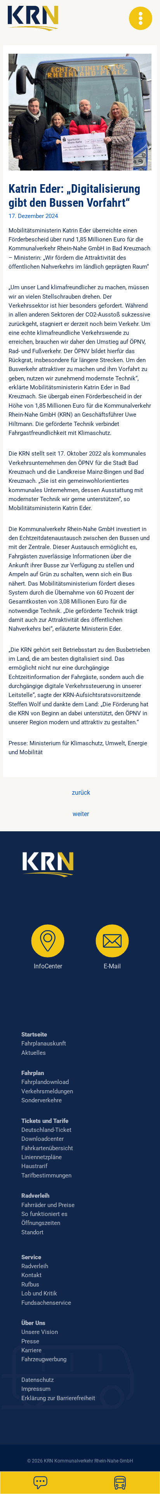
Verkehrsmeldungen (47, 1091)
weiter (81, 814)
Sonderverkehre (41, 1100)
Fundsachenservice (46, 1302)
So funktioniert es (44, 1214)
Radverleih (35, 1195)
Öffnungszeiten (40, 1223)
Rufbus (30, 1284)
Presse (30, 1341)
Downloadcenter (42, 1138)
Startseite (34, 1034)
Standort (32, 1232)
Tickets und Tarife (44, 1120)
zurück (81, 792)
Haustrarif (34, 1166)
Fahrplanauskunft (43, 1043)
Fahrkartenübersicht (47, 1148)
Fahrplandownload (45, 1082)
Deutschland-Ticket (46, 1129)
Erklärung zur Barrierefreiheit (58, 1398)
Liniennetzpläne (41, 1157)
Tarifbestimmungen (46, 1175)
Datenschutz (37, 1379)
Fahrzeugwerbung (43, 1359)
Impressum (35, 1388)
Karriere (31, 1350)
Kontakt (31, 1275)
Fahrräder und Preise (48, 1205)
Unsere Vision (39, 1332)
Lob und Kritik (39, 1293)
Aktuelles (33, 1052)
